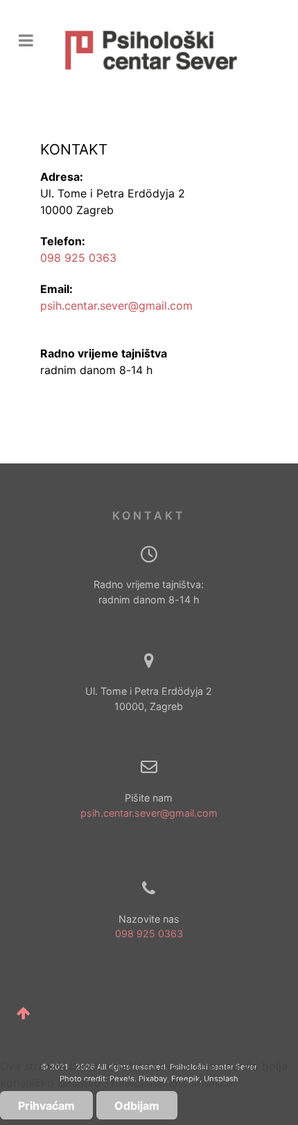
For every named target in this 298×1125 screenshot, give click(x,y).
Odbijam (136, 1106)
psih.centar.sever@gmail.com (116, 305)
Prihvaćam (46, 1106)
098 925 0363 (78, 258)
